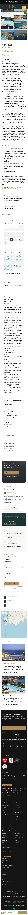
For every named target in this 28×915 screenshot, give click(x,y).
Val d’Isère (4, 835)
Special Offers (5, 867)
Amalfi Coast (18, 812)
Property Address (12, 196)
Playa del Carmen (6, 847)
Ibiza (16, 819)
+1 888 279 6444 (10, 598)
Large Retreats (7, 50)
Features (9, 297)
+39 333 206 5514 (11, 606)
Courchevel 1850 (6, 830)
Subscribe (14, 727)
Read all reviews (11, 507)
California (17, 842)
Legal (22, 891)
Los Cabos (4, 840)
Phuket (16, 830)
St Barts (4, 807)
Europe (9, 206)
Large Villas (6, 54)
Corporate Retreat (9, 666)
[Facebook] (3, 746)
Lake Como (17, 807)
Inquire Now (23, 912)
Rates (8, 283)
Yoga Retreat (10, 51)
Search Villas (11, 583)
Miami (16, 840)
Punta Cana (5, 814)
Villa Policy (10, 444)
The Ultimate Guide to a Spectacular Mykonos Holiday (11, 187)
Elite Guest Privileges (7, 865)
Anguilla (4, 810)
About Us (4, 870)
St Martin (4, 812)
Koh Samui (17, 833)
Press (3, 872)
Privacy (11, 893)
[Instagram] (21, 746)
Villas (5, 51)
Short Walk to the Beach (15, 54)
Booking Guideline (8, 891)
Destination (7, 559)
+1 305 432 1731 (10, 602)
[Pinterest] (10, 746)
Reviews (4, 877)
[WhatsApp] (7, 746)
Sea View (13, 50)
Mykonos (17, 62)
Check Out (7, 571)
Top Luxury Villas (6, 860)
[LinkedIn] (14, 746)
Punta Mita (5, 845)
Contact (4, 884)
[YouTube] (17, 746)
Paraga (8, 204)
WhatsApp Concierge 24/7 (11, 476)
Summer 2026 (19, 50)
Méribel (4, 833)
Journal (4, 879)
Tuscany (17, 805)
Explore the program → (10, 523)
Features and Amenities (15, 401)
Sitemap (17, 893)
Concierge (4, 862)
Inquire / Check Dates (11, 472)
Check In (7, 564)
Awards (4, 874)
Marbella (17, 821)
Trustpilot (14, 489)
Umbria (17, 814)
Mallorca (17, 824)
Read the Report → (8, 795)
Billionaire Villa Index (7, 881)
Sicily (16, 810)
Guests (6, 577)
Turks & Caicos (5, 805)
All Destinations (6, 854)
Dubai (16, 835)
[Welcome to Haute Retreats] (24, 8)
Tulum (3, 842)
